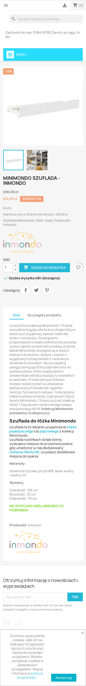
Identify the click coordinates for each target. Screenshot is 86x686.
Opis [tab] (16, 315)
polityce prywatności (30, 675)
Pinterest (47, 290)
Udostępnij (26, 290)
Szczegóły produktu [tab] (44, 315)
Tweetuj (36, 290)
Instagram (18, 623)
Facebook (7, 623)
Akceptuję (64, 677)
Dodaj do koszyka (45, 267)
